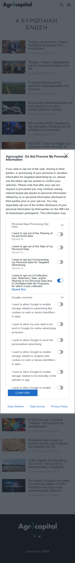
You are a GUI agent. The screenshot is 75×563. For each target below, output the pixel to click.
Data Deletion (16, 406)
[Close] (67, 156)
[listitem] (37, 225)
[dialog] (37, 281)
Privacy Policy (59, 406)
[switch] (60, 234)
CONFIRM (23, 392)
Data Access (37, 406)
